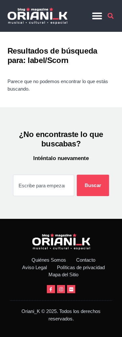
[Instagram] (61, 289)
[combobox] (43, 185)
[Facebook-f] (51, 289)
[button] (97, 16)
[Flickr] (71, 289)
